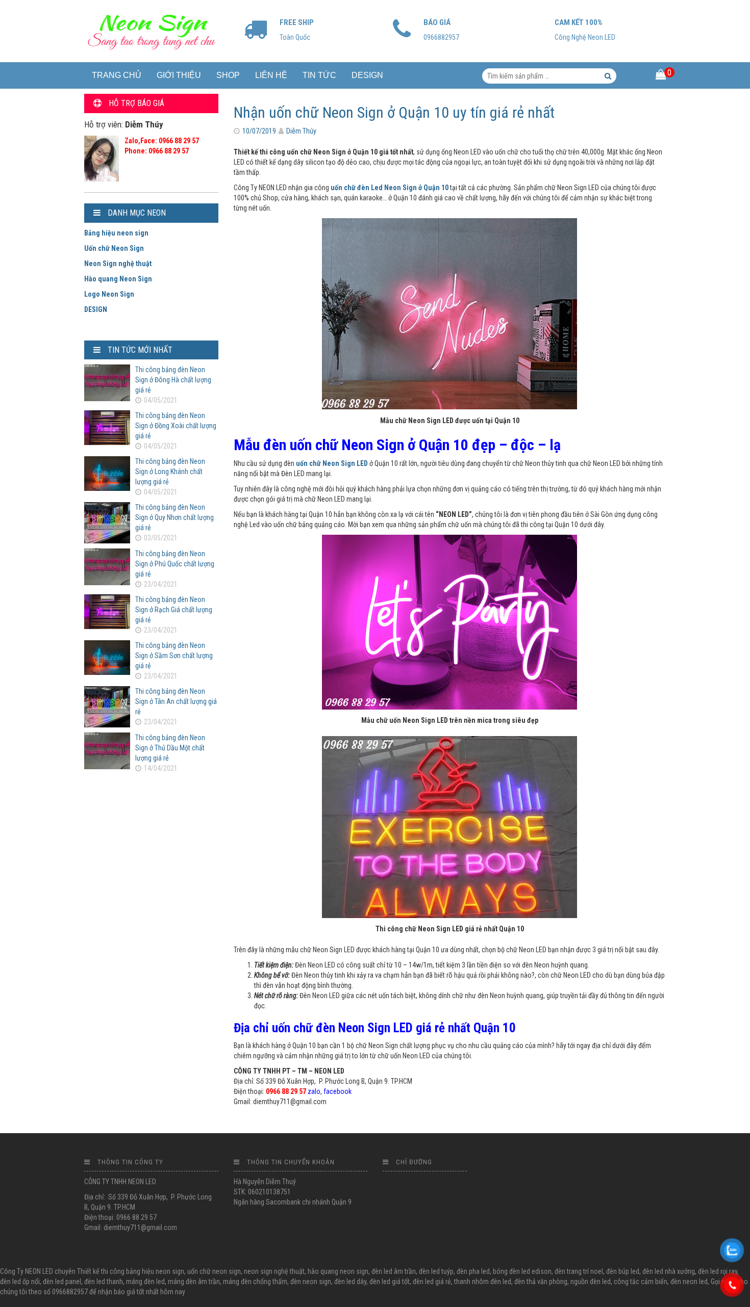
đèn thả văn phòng (540, 1281)
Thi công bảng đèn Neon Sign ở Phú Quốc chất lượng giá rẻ (174, 564)
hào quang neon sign (338, 1271)
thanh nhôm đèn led (482, 1281)
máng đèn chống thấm (255, 1281)
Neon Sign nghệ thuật (118, 263)
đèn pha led (473, 1271)
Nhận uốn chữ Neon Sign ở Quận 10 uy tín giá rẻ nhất (394, 112)
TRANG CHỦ (116, 75)
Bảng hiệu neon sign (116, 233)
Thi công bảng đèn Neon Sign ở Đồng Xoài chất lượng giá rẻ (175, 425)
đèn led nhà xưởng (668, 1271)
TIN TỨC (319, 75)
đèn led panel (62, 1281)
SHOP (228, 75)
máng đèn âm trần (194, 1281)
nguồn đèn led (590, 1281)
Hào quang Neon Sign (118, 279)
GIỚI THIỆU (179, 75)
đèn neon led (689, 1281)
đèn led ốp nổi (20, 1281)
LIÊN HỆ (271, 75)
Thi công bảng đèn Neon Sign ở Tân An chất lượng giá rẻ (176, 701)
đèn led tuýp (436, 1271)
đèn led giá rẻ (432, 1281)
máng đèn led (145, 1281)
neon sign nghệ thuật (274, 1271)
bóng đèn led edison (522, 1271)
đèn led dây (350, 1281)
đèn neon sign (310, 1281)
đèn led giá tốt (389, 1281)
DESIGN (367, 75)
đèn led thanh (103, 1281)
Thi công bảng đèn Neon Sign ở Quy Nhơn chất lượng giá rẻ (174, 517)
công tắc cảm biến (640, 1281)
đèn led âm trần (393, 1271)
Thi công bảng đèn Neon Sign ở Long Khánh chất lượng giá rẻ (170, 471)
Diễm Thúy (301, 131)
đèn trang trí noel (579, 1271)
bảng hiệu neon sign (155, 1271)
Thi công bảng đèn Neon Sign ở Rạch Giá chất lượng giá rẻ (173, 609)
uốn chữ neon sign (214, 1271)
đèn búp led (622, 1271)
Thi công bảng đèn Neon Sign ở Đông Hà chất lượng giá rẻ (173, 379)
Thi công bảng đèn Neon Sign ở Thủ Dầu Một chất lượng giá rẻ (170, 748)
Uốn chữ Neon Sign (114, 248)
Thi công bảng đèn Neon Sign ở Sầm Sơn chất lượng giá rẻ (174, 655)
